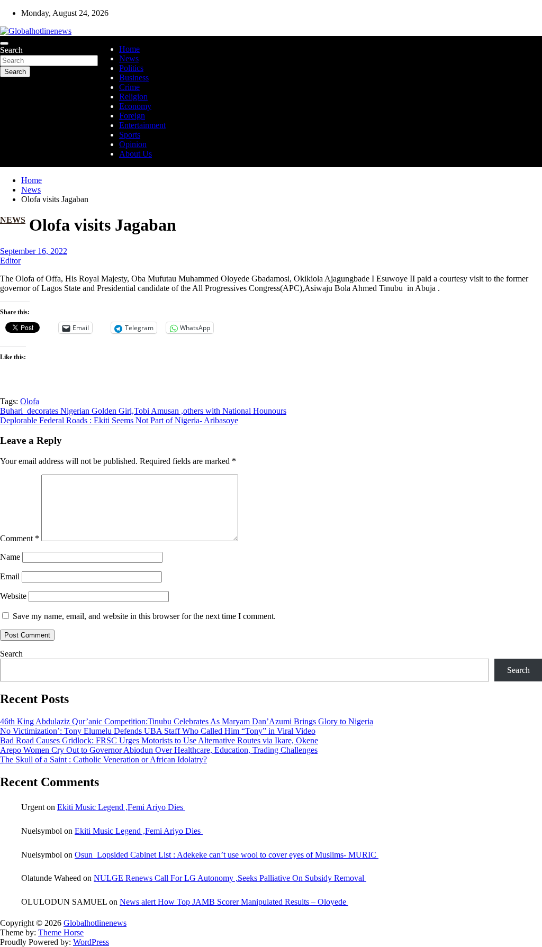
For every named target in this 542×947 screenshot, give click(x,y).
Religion (133, 96)
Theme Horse (61, 932)
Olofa (29, 401)
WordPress (91, 941)
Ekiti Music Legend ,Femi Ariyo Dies (121, 807)
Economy (135, 106)
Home (129, 48)
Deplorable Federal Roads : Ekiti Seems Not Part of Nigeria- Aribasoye (119, 420)
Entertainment (142, 125)
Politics (131, 67)
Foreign (132, 115)
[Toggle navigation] (4, 43)
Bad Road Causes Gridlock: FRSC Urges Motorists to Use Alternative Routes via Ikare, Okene (159, 740)
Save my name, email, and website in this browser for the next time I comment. (144, 616)
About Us (135, 153)
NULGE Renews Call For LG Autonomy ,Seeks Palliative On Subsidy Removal (230, 877)
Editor (10, 260)
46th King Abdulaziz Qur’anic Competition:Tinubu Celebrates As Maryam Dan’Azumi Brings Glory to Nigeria (186, 721)
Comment (19, 538)
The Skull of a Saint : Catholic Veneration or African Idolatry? (103, 759)
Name (10, 556)
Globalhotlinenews (95, 922)
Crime (129, 87)
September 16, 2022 (33, 251)
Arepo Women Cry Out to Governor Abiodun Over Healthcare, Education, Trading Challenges (159, 749)
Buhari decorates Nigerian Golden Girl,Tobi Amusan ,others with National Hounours (143, 410)
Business (134, 77)
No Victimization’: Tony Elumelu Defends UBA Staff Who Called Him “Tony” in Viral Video (157, 730)
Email (10, 576)
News (129, 58)
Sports (129, 134)
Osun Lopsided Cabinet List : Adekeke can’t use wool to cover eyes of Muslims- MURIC (226, 854)
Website (13, 595)
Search (11, 49)
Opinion (133, 144)
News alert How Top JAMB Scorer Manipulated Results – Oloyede (234, 901)
